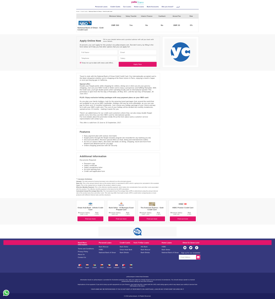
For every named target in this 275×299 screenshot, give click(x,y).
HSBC (101, 249)
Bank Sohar (124, 247)
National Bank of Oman (107, 252)
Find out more (90, 219)
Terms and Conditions (86, 248)
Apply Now (138, 64)
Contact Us (82, 257)
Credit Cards (84, 11)
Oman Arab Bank (126, 249)
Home (78, 11)
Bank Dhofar (124, 252)
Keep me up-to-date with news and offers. (97, 63)
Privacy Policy (83, 251)
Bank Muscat (103, 247)
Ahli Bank (144, 247)
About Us (81, 254)
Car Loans (145, 243)
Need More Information (82, 244)
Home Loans (167, 243)
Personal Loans (105, 243)
